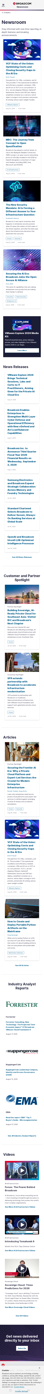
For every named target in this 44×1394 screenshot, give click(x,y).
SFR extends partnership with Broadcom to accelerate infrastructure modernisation (21, 685)
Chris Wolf (9, 284)
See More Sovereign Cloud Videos (20, 1307)
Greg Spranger (12, 935)
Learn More (22, 350)
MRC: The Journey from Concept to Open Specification (20, 143)
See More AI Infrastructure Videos (20, 1207)
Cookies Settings (21, 1391)
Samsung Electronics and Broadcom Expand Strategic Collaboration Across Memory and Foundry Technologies (21, 487)
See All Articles (22, 965)
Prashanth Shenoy (12, 218)
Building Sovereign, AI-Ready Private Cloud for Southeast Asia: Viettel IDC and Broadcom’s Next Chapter (21, 617)
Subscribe (22, 1348)
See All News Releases (22, 557)
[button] (22, 1170)
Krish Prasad (10, 77)
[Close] (39, 1368)
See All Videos (22, 1316)
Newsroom (22, 7)
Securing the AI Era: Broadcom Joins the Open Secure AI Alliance (21, 277)
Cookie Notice (19, 1387)
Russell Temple (12, 791)
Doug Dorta (23, 791)
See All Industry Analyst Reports (22, 1136)
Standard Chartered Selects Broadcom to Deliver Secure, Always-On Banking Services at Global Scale (21, 515)
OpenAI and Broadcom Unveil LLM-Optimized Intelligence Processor (20, 540)
